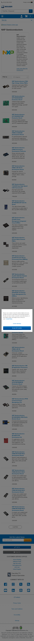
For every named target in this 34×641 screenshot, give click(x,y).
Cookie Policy (9, 319)
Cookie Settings (17, 323)
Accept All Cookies (17, 328)
